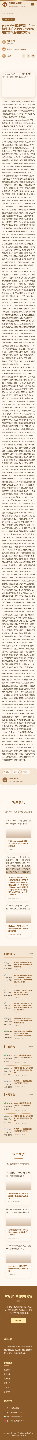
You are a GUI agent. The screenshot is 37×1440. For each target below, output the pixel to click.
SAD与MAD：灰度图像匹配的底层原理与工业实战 (23, 1082)
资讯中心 (10, 13)
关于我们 (7, 1387)
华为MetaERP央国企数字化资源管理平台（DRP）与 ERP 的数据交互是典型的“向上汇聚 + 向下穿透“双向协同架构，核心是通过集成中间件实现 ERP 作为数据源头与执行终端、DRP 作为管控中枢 (18, 886)
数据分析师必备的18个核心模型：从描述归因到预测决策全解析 (23, 1070)
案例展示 (7, 1379)
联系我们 (7, 1392)
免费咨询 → (18, 1320)
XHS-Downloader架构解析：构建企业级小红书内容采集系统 (18, 843)
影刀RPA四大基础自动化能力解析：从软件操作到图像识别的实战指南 (23, 964)
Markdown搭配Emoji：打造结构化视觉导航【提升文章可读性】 (18, 928)
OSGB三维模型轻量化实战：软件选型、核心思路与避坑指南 (23, 1057)
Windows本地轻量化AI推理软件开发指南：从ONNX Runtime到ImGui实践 (23, 992)
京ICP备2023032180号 (19, 1436)
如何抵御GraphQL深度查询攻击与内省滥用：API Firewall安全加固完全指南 (23, 1033)
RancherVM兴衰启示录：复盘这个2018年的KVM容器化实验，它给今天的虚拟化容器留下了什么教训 (23, 1006)
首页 (3, 13)
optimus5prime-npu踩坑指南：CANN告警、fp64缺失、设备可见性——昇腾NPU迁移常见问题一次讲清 (23, 978)
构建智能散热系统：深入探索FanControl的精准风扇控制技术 (18, 1232)
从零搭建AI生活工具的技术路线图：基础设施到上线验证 (18, 1195)
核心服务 (7, 1370)
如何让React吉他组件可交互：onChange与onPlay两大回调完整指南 (23, 1020)
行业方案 (7, 1374)
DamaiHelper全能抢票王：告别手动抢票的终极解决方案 (18, 1268)
